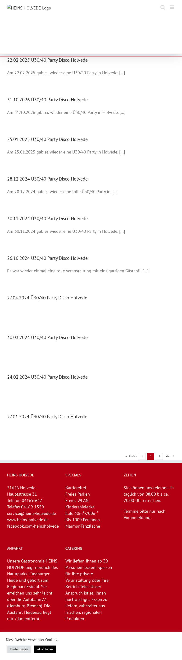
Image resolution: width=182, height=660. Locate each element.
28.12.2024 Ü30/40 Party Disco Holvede (47, 179)
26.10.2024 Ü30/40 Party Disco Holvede (47, 258)
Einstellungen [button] (19, 649)
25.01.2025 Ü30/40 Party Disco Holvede (47, 139)
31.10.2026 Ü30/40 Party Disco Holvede (47, 100)
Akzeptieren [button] (45, 649)
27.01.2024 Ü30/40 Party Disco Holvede (47, 417)
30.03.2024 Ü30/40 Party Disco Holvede (47, 337)
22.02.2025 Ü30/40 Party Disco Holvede (47, 60)
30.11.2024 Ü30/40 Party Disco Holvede (47, 218)
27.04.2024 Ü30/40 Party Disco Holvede (47, 298)
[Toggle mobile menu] (172, 7)
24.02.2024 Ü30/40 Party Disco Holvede (47, 377)
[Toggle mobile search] (162, 7)
